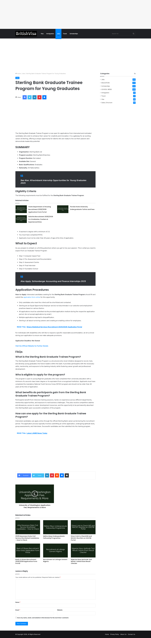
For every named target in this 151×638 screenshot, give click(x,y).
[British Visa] (26, 33)
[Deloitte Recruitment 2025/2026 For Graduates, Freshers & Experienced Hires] (21, 219)
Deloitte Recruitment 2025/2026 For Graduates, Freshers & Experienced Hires (40, 219)
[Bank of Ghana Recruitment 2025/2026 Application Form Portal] (27, 550)
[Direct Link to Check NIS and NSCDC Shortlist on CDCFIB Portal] (83, 527)
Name (17, 602)
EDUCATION (105, 83)
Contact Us (131, 634)
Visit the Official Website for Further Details (31, 346)
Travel (65, 33)
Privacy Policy (114, 634)
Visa (42, 33)
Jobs (58, 33)
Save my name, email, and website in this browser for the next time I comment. (43, 618)
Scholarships (74, 33)
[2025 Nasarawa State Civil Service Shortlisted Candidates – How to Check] (27, 527)
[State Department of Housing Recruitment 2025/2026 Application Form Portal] (21, 209)
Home (19, 73)
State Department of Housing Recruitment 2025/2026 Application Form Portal (39, 209)
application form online (32, 297)
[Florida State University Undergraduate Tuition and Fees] (62, 209)
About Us (123, 634)
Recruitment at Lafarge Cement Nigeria (55, 560)
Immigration (50, 33)
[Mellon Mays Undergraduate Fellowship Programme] (55, 527)
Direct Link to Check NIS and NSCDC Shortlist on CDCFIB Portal (81, 538)
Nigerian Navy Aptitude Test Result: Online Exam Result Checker (81, 561)
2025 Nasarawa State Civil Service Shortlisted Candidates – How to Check (27, 538)
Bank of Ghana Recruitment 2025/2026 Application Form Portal (26, 561)
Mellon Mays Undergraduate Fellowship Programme (54, 537)
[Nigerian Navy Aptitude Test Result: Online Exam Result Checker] (83, 550)
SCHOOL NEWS (106, 89)
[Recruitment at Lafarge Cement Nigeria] (55, 550)
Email (17, 610)
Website (59, 610)
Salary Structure (106, 102)
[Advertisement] (61, 14)
